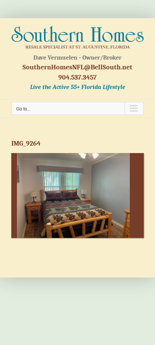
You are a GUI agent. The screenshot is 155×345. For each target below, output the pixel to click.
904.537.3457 (77, 77)
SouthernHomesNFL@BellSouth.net (77, 67)
